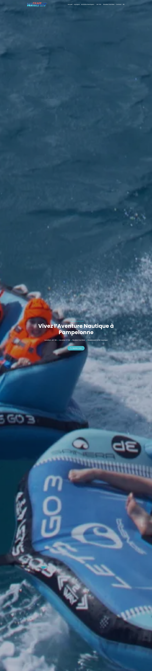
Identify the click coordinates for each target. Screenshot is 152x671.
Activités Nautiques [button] (87, 4)
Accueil (70, 4)
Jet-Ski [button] (98, 4)
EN (123, 4)
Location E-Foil (64, 340)
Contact (118, 4)
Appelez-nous (77, 348)
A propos (77, 4)
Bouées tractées (108, 4)
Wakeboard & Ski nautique (97, 340)
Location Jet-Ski (51, 340)
